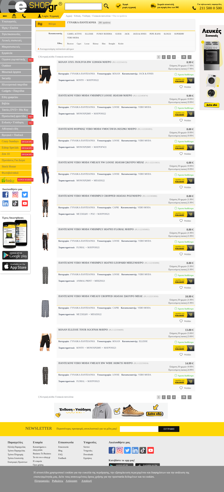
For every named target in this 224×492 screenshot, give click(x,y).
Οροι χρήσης (38, 465)
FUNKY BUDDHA (104, 34)
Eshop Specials (16, 147)
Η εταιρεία (37, 461)
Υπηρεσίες (87, 450)
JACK (127, 34)
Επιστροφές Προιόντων (17, 462)
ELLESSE (89, 34)
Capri (79, 44)
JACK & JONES (139, 34)
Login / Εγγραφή (50, 16)
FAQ (60, 454)
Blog (60, 450)
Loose (87, 44)
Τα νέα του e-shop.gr (41, 457)
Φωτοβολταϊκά (10, 172)
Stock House (9, 166)
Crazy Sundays (16, 141)
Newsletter (38, 428)
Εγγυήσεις (87, 458)
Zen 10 (16, 154)
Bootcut (70, 44)
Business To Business (42, 453)
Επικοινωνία (63, 447)
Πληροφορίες (42, 480)
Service (86, 447)
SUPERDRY (179, 34)
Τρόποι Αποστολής (16, 458)
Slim (104, 44)
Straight (112, 44)
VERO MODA (73, 38)
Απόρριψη (71, 480)
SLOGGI (167, 34)
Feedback (62, 458)
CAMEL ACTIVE (74, 34)
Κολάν (121, 44)
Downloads (88, 454)
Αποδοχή (86, 480)
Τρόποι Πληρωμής (15, 454)
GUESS (118, 34)
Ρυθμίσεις (57, 480)
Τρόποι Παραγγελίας (16, 450)
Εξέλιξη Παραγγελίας (17, 447)
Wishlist (187, 87)
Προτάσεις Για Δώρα (13, 160)
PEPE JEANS (155, 34)
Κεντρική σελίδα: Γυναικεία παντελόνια (56, 57)
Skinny (96, 44)
